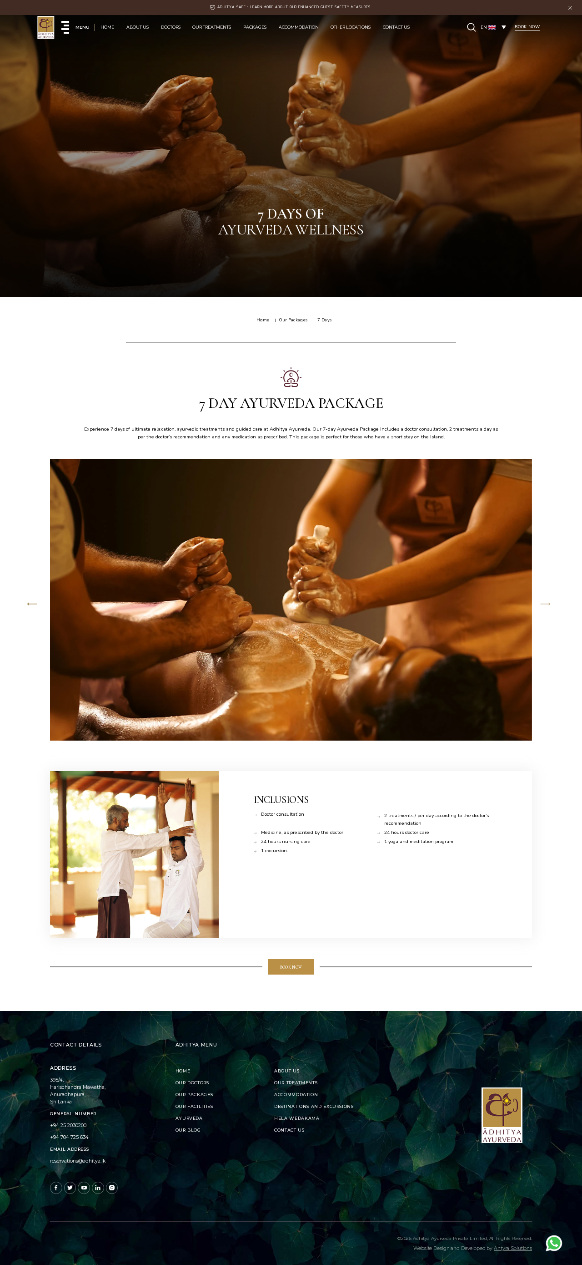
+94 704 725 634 (69, 1137)
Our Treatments (211, 27)
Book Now (527, 27)
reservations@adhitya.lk (77, 1161)
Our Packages (194, 1094)
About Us (137, 27)
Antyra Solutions (513, 1248)
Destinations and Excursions (314, 1106)
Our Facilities (194, 1106)
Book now (291, 967)
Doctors (171, 27)
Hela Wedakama (296, 1118)
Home (107, 27)
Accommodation (299, 27)
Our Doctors (192, 1082)
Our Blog (188, 1130)
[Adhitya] (45, 27)
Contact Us (396, 27)
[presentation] (32, 605)
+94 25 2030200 (68, 1125)
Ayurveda (189, 1118)
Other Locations (351, 27)
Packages (254, 27)
